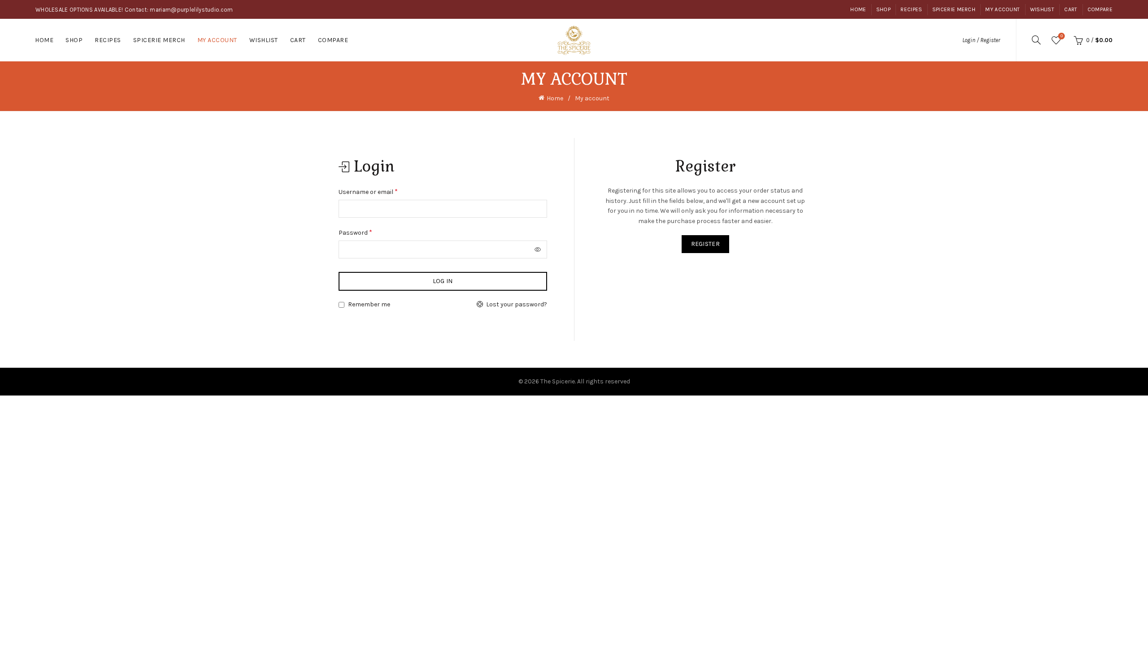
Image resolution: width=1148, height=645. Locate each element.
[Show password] (538, 249)
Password (368, 231)
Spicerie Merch (953, 9)
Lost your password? (516, 304)
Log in (443, 281)
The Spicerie (557, 381)
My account (1002, 9)
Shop (883, 9)
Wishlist (1042, 9)
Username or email (380, 191)
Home (858, 9)
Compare (1100, 9)
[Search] (1036, 40)
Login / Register (981, 40)
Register (705, 244)
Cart (1070, 9)
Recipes (911, 9)
